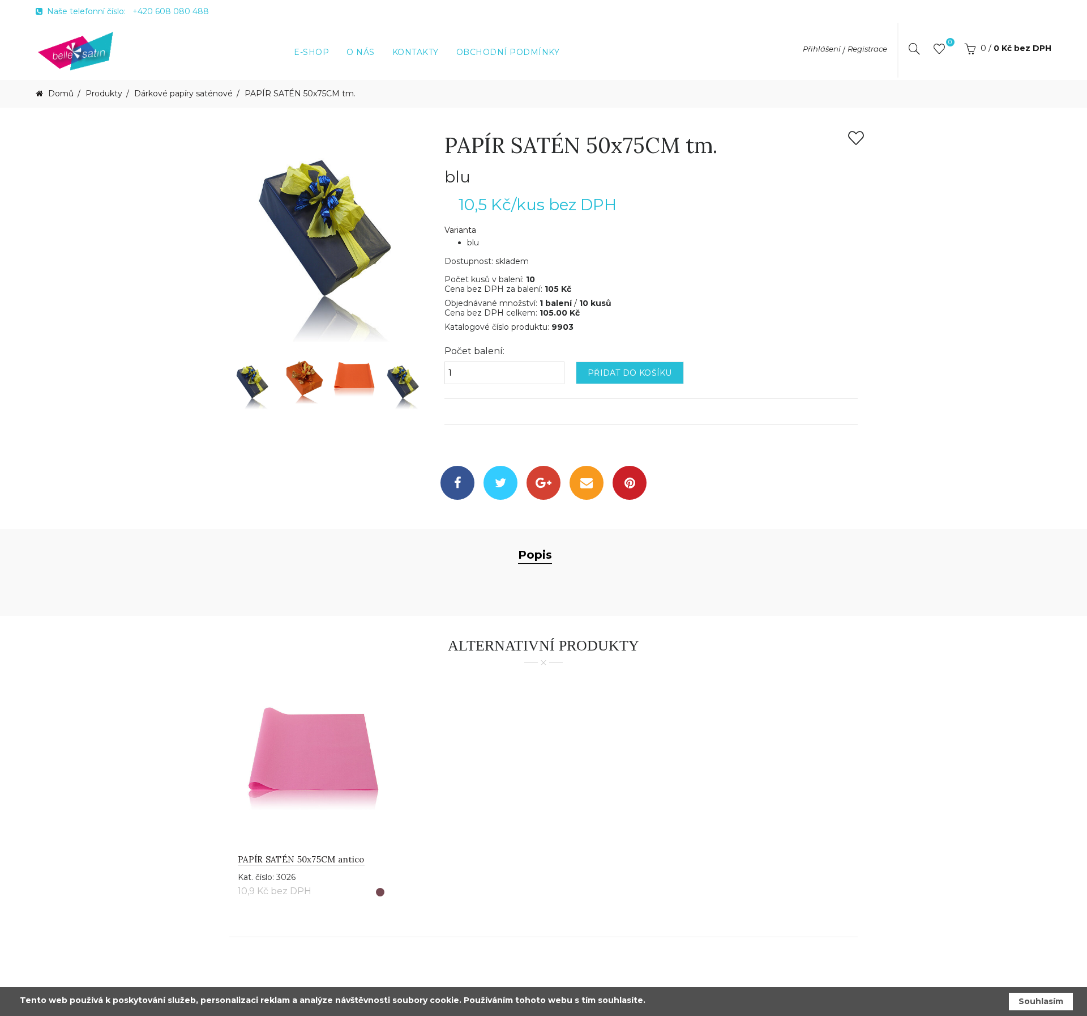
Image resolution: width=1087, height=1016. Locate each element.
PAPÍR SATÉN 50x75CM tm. (300, 94)
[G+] (543, 483)
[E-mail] (587, 483)
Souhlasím (1040, 1001)
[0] (939, 50)
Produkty (103, 94)
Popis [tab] (535, 555)
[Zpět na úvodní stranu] (76, 50)
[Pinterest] (630, 483)
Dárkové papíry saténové (183, 94)
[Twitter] (500, 483)
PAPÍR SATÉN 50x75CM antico (301, 859)
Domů (60, 94)
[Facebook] (457, 483)
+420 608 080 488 (170, 11)
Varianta (460, 230)
